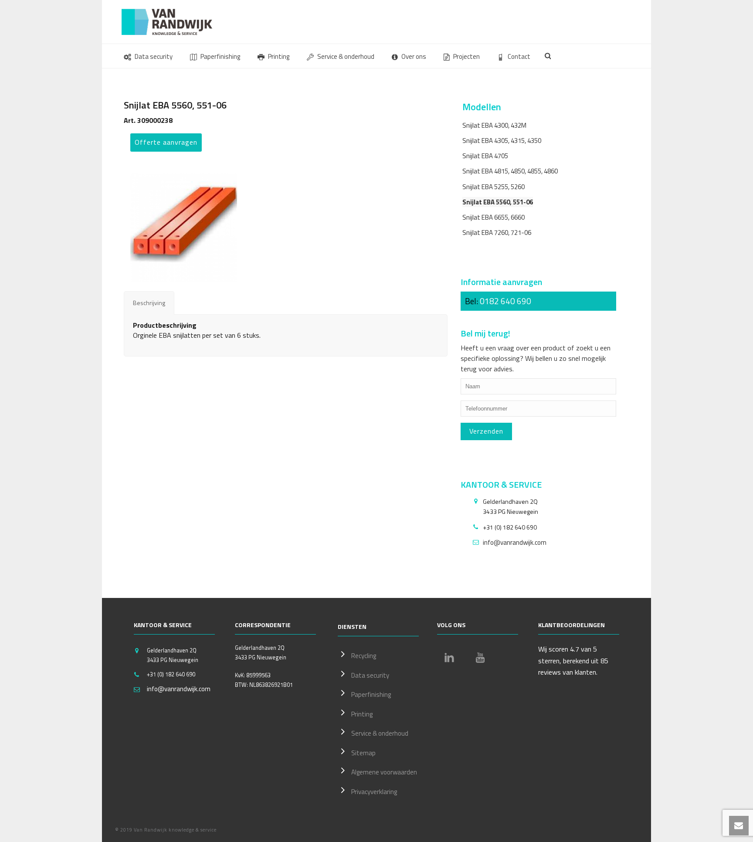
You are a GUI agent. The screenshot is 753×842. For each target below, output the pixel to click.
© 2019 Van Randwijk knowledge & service (166, 829)
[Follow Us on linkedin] (449, 657)
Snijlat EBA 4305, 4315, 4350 (501, 141)
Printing (278, 56)
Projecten (466, 56)
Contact (519, 56)
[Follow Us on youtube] (480, 657)
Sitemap (363, 753)
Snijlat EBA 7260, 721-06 (496, 232)
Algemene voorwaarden (384, 772)
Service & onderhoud (345, 56)
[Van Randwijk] (174, 22)
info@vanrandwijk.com (514, 543)
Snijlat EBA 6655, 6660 (493, 217)
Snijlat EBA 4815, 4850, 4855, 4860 (510, 171)
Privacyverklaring (374, 792)
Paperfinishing (220, 56)
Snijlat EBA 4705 (485, 156)
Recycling (363, 656)
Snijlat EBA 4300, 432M (494, 125)
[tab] (149, 302)
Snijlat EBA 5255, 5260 (493, 187)
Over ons (413, 56)
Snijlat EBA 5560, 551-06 (497, 202)
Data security (154, 56)
